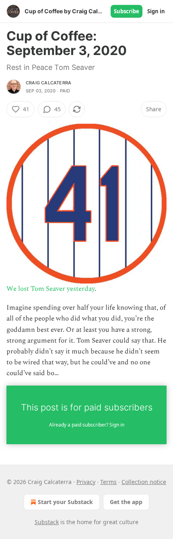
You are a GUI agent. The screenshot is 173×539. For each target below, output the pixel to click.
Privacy (85, 482)
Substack (47, 522)
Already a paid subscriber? (86, 424)
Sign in (156, 11)
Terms (108, 482)
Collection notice (144, 482)
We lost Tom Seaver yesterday (50, 289)
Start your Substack (65, 502)
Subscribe (126, 11)
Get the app (126, 502)
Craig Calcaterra (48, 83)
